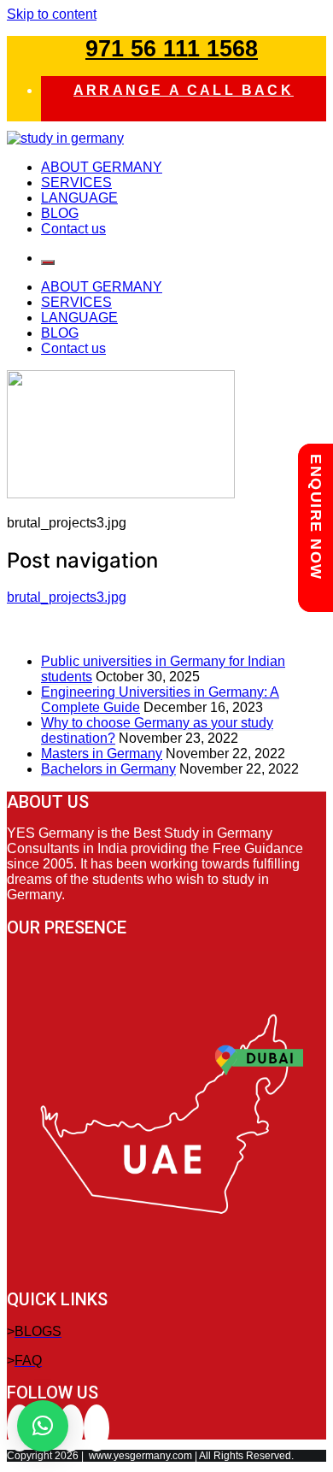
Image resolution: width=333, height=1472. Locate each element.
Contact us (73, 228)
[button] (42, 1425)
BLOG (60, 213)
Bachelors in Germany (108, 769)
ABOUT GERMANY (101, 167)
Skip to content (51, 14)
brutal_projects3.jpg (66, 597)
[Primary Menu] (48, 262)
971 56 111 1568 (171, 49)
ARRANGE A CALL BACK (183, 90)
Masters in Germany (101, 753)
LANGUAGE (79, 198)
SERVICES (76, 182)
